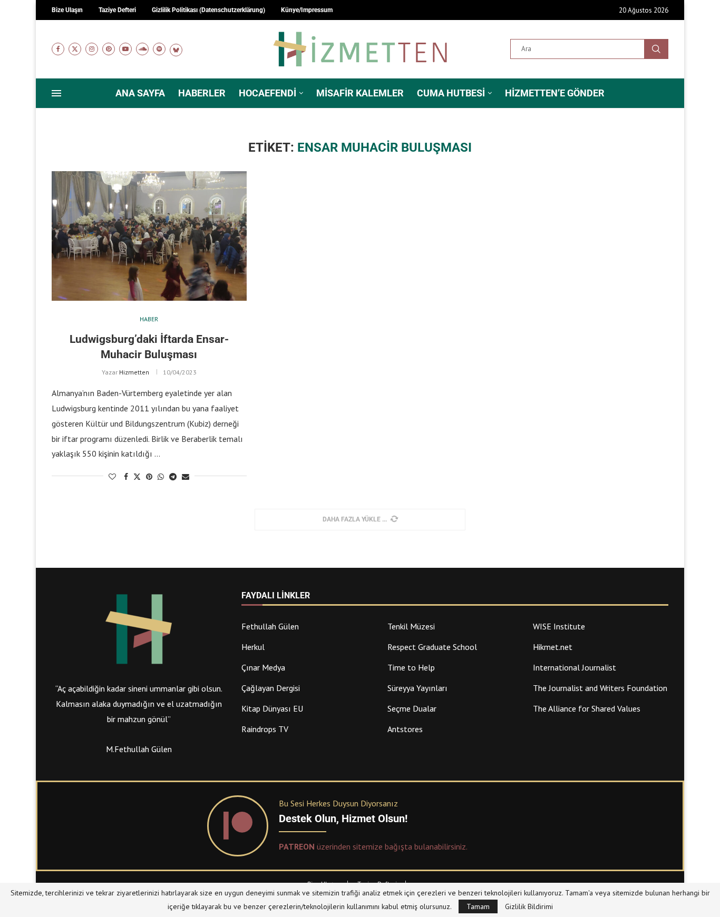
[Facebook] (58, 49)
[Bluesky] (176, 49)
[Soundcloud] (142, 49)
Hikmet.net (552, 647)
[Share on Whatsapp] (161, 476)
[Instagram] (91, 49)
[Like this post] (112, 476)
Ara (656, 49)
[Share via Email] (185, 476)
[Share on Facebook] (126, 476)
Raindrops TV (264, 729)
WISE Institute (559, 626)
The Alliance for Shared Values (586, 708)
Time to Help (411, 667)
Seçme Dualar (411, 708)
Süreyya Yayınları (417, 688)
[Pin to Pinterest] (149, 476)
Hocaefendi (267, 92)
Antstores (405, 729)
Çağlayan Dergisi (270, 688)
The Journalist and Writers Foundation (600, 688)
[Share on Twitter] (137, 476)
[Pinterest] (108, 49)
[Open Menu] (56, 93)
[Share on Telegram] (173, 476)
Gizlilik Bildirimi (529, 906)
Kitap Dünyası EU (272, 708)
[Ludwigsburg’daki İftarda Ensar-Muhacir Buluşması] (149, 236)
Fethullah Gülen (270, 626)
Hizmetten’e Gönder (555, 92)
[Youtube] (125, 49)
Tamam (478, 906)
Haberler (202, 92)
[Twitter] (75, 49)
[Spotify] (159, 49)
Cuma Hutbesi (451, 92)
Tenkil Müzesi (411, 626)
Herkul (253, 647)
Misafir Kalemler (360, 92)
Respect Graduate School (432, 647)
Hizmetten (134, 372)
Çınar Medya (263, 667)
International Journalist (574, 667)
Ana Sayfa (140, 92)
